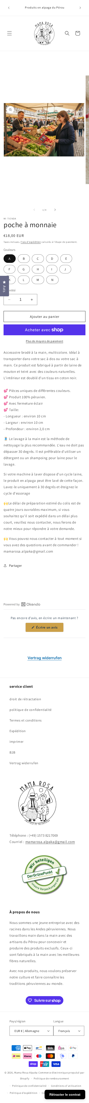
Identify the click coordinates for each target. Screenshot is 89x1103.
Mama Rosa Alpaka (26, 1072)
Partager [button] (15, 565)
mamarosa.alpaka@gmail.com (50, 841)
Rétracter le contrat (64, 1094)
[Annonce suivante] (80, 8)
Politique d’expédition (23, 1093)
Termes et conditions (25, 720)
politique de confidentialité (30, 710)
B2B (12, 752)
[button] (9, 33)
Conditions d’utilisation (66, 1085)
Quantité (9, 290)
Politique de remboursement (51, 1078)
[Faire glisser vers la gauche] (34, 210)
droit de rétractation (25, 699)
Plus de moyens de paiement (44, 341)
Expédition (17, 731)
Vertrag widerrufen (45, 657)
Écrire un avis (49, 628)
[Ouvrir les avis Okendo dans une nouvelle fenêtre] (22, 604)
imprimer (16, 741)
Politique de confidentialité (29, 1085)
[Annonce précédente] (9, 8)
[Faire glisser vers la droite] (55, 210)
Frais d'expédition (31, 241)
